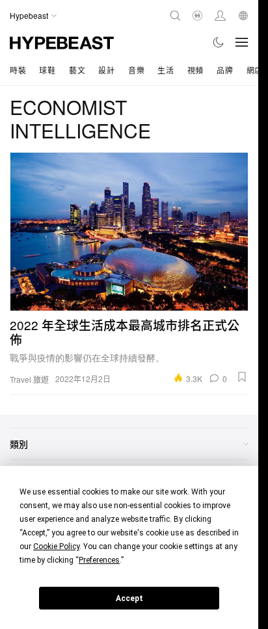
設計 (106, 69)
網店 (255, 69)
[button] (241, 376)
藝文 (77, 69)
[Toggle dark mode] (219, 42)
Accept (129, 598)
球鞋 (47, 69)
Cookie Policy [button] (56, 546)
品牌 (225, 69)
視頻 (195, 69)
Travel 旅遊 (29, 379)
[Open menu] (241, 42)
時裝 (18, 69)
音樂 (136, 69)
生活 (165, 69)
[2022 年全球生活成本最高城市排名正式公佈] (129, 231)
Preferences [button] (99, 560)
